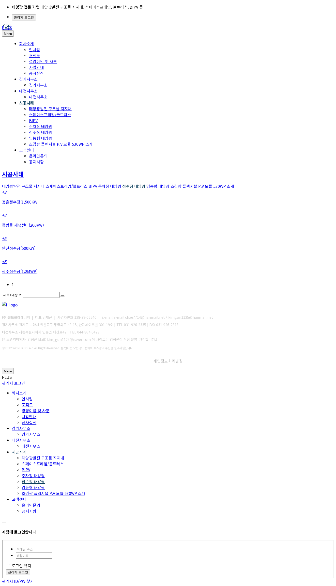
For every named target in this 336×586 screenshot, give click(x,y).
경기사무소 (28, 79)
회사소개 (26, 44)
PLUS (7, 27)
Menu (8, 34)
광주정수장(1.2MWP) (19, 271)
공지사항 (36, 162)
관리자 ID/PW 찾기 (18, 581)
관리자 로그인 (24, 17)
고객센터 (26, 150)
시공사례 (26, 103)
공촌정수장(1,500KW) (20, 202)
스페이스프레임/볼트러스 (50, 114)
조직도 (34, 55)
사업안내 (36, 67)
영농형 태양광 (40, 138)
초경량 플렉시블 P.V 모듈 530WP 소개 (61, 144)
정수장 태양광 (40, 132)
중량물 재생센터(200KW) (23, 225)
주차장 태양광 (40, 126)
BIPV (33, 120)
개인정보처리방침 (168, 361)
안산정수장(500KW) (18, 248)
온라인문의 (38, 156)
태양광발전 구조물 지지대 (50, 108)
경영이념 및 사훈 (43, 61)
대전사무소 (28, 91)
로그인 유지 (21, 566)
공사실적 (36, 73)
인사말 (34, 49)
